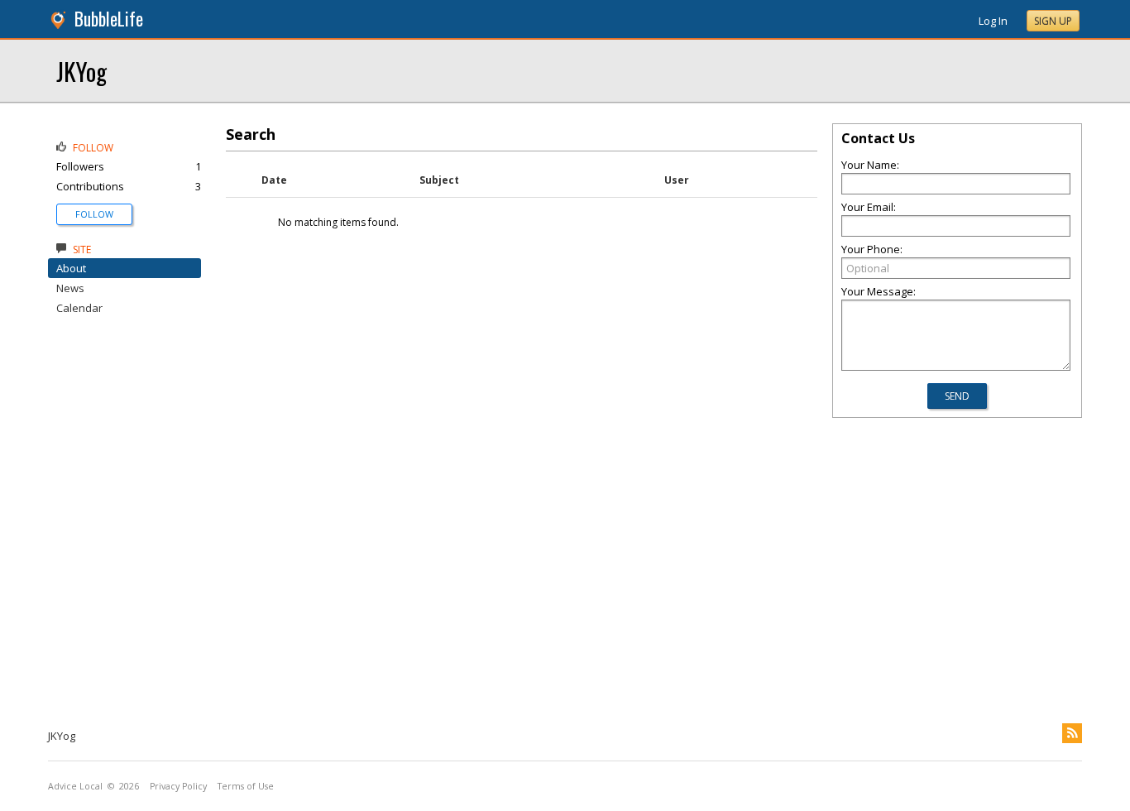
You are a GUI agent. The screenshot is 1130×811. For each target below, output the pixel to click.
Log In (993, 20)
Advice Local (75, 786)
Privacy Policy (178, 786)
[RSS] (1072, 733)
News (70, 288)
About (71, 268)
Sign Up (1053, 21)
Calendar (79, 307)
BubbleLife (108, 18)
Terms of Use (246, 786)
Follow (94, 214)
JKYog (81, 71)
